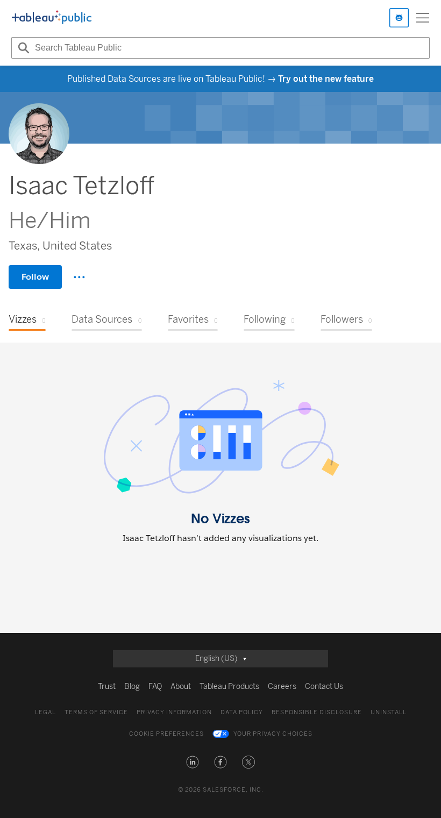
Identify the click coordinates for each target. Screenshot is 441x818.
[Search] (22, 48)
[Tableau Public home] (51, 18)
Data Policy (241, 712)
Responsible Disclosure (317, 712)
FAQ (155, 686)
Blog (132, 686)
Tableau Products (229, 686)
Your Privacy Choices (272, 733)
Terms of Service (96, 712)
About (180, 686)
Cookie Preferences (166, 733)
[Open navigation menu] (422, 18)
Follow (35, 276)
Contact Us (324, 686)
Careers (282, 686)
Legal (45, 712)
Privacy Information (174, 712)
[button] (192, 762)
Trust (107, 686)
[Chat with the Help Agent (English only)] (399, 17)
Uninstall (389, 712)
